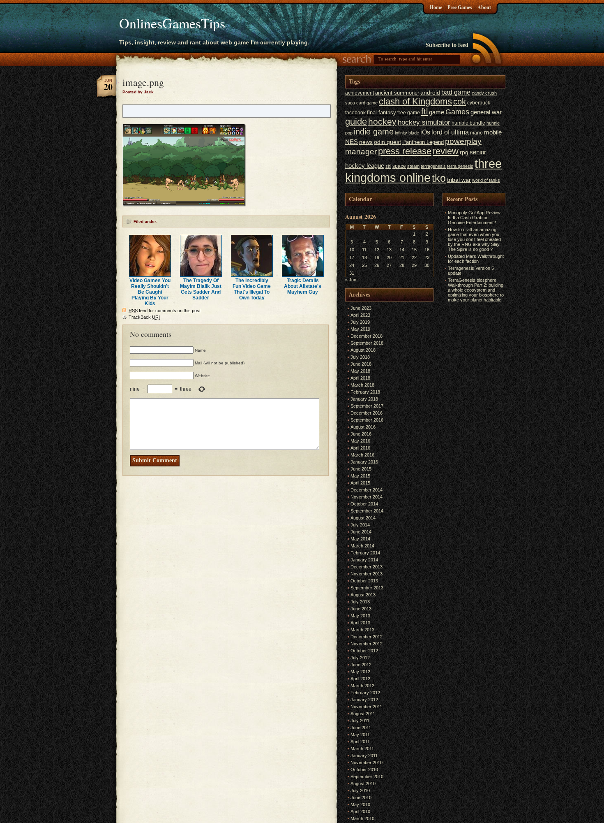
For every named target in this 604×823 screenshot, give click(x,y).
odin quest (387, 142)
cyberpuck (478, 103)
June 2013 (360, 608)
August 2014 (363, 517)
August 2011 (362, 713)
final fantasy (381, 112)
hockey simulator (424, 122)
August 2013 (363, 594)
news (366, 142)
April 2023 (360, 315)
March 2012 (362, 685)
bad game (455, 92)
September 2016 (366, 419)
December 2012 (366, 636)
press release (404, 151)
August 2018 (363, 350)
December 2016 (366, 412)
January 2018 (364, 398)
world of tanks (486, 180)
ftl (424, 111)
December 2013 (366, 566)
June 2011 (360, 727)
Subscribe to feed (447, 44)
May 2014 (360, 538)
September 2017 (366, 405)
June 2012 (360, 664)
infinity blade (407, 132)
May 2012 (360, 671)
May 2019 (360, 329)
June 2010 (360, 797)
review (446, 151)
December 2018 (366, 336)
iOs (425, 132)
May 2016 (360, 440)
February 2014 (365, 552)
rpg (464, 152)
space (399, 166)
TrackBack (144, 317)
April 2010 (360, 811)
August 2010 (363, 783)
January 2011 (364, 755)
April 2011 (360, 741)
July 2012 (360, 657)
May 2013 (360, 615)
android (430, 93)
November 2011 (366, 706)
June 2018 (360, 364)
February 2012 (365, 692)
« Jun (350, 279)
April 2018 (360, 378)
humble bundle (468, 123)
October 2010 (364, 769)
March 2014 (362, 545)
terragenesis (433, 166)
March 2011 (362, 748)
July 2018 (360, 357)
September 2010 (366, 776)
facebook (355, 113)
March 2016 (362, 454)
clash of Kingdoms (415, 101)
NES (351, 141)
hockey (382, 121)
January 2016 (364, 461)
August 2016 (363, 426)
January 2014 (364, 559)
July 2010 (360, 790)
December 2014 (366, 489)
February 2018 (365, 391)
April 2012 (360, 678)
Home (436, 7)
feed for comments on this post (165, 310)
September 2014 (366, 510)
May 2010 (360, 804)
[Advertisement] (467, 427)
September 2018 (366, 343)
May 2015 (360, 475)
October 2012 (364, 650)
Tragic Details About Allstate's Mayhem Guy (302, 286)
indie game (374, 131)
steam (413, 166)
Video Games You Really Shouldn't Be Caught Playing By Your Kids (150, 292)
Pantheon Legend (423, 142)
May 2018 (360, 371)
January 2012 (364, 699)
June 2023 (360, 308)
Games (457, 112)
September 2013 (366, 587)
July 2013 (360, 601)
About (484, 7)
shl (388, 166)
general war (486, 112)
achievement (359, 93)
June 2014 (360, 531)
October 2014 (364, 503)
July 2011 (359, 720)
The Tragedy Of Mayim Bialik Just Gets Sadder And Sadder (200, 289)
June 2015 (360, 468)
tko (439, 178)
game (436, 112)
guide (356, 121)
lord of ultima (450, 132)
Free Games (459, 7)
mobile (493, 132)
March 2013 (362, 629)
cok (459, 101)
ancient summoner (397, 93)
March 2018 (362, 385)
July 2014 (360, 524)
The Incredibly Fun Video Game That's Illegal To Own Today (252, 289)
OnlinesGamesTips (172, 23)
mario (476, 133)
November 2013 (366, 573)
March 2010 (362, 818)
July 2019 (360, 322)
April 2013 (360, 622)
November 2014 (366, 496)
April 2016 (360, 447)
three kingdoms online (423, 170)
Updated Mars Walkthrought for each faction (476, 259)
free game (408, 113)
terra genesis (460, 166)
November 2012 (366, 643)
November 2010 (366, 762)
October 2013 (364, 580)
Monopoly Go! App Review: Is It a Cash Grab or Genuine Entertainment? (475, 217)
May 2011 (360, 734)
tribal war (459, 180)
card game (367, 102)
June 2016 (360, 433)
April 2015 (360, 482)
